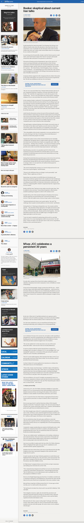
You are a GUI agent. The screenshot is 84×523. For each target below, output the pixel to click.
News (25, 228)
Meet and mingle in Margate (7, 170)
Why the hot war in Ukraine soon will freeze (8, 109)
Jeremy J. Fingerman (8, 223)
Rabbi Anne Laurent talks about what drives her (8, 314)
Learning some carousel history (13, 126)
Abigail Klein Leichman (5, 48)
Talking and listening (7, 196)
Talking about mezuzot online (13, 119)
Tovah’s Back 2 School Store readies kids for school (7, 454)
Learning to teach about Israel (7, 330)
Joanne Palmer (9, 14)
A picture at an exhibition (8, 67)
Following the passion (7, 47)
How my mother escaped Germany (7, 70)
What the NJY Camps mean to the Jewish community (8, 305)
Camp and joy (5, 301)
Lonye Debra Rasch (8, 232)
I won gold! (9, 254)
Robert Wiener (27, 14)
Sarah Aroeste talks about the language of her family (9, 18)
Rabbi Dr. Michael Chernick (9, 212)
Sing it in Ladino (9, 12)
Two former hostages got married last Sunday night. (7, 429)
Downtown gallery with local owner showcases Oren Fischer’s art (8, 274)
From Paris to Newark (8, 309)
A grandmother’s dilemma (8, 234)
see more (15, 351)
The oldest (4, 244)
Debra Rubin (26, 250)
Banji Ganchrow (9, 252)
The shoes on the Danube (8, 85)
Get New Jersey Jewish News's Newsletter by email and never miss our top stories (35, 85)
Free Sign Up (54, 84)
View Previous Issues (11, 410)
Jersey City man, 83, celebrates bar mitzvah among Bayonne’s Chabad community (9, 51)
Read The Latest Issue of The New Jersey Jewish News (8, 384)
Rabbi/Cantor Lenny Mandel (6, 68)
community (10, 440)
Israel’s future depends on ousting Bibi (8, 205)
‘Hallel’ (4, 270)
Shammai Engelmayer (8, 202)
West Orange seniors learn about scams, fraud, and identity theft (8, 164)
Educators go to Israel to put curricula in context (9, 335)
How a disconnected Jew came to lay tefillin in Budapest (9, 89)
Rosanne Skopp (7, 241)
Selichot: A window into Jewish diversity (7, 216)
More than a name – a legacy (9, 225)
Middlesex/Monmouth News (33, 512)
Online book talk (4, 113)
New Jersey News (31, 228)
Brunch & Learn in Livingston (9, 186)
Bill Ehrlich (4, 87)
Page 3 (9, 416)
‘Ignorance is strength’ (7, 105)
